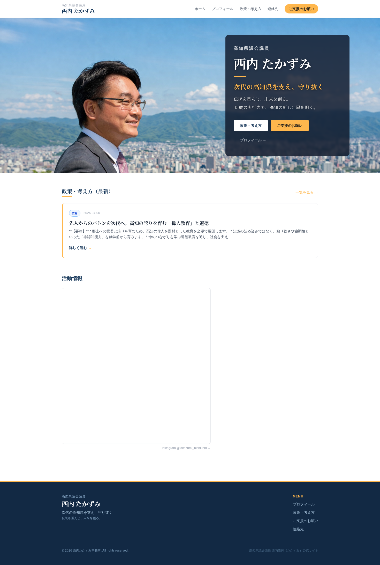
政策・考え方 (250, 9)
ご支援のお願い (301, 9)
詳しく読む (80, 248)
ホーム (200, 9)
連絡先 (273, 9)
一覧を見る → (306, 192)
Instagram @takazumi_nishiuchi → (186, 448)
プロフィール (222, 9)
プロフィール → (253, 140)
